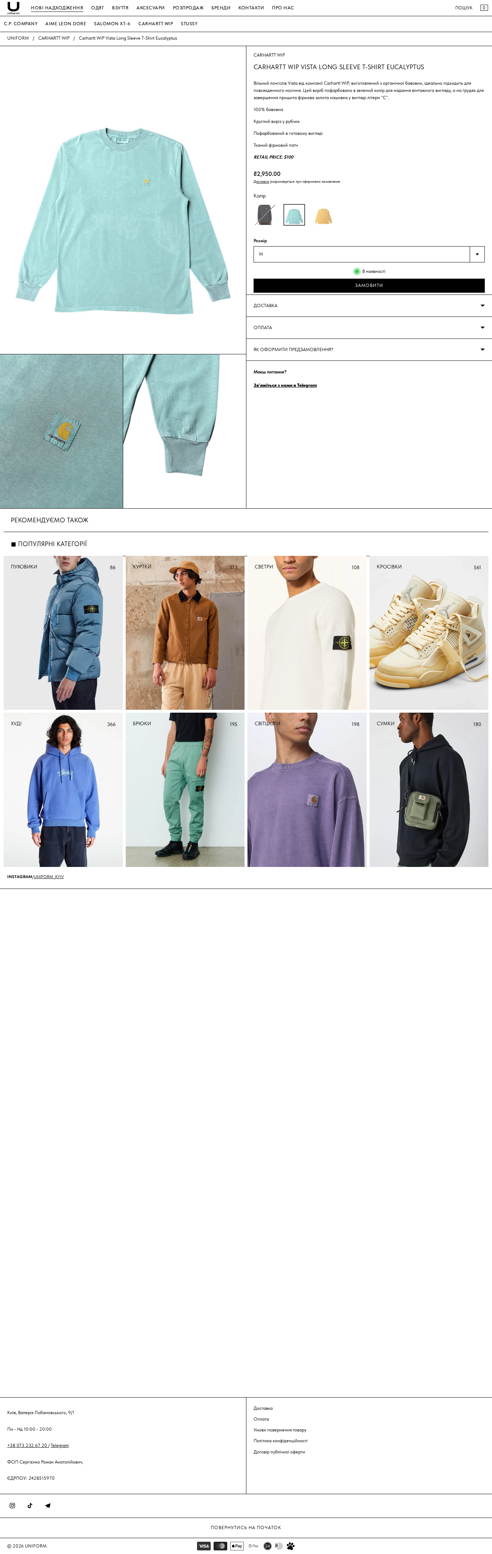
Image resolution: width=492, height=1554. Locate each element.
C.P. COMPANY (20, 23)
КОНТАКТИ (251, 7)
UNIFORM (18, 38)
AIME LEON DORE (65, 23)
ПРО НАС (283, 7)
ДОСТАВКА (265, 305)
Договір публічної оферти (279, 1452)
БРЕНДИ (221, 7)
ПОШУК (464, 7)
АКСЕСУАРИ (151, 7)
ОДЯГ (97, 7)
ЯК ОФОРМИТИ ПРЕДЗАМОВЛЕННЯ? (293, 349)
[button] (265, 215)
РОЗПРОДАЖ (188, 7)
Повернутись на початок (246, 1527)
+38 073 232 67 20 (27, 1445)
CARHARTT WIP (155, 23)
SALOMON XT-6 (112, 23)
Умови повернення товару (280, 1430)
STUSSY (189, 23)
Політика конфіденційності (281, 1440)
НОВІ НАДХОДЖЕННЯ (57, 7)
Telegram (60, 1445)
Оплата (261, 1419)
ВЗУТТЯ (120, 7)
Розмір (260, 240)
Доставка (261, 181)
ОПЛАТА (263, 327)
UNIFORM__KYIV (49, 876)
